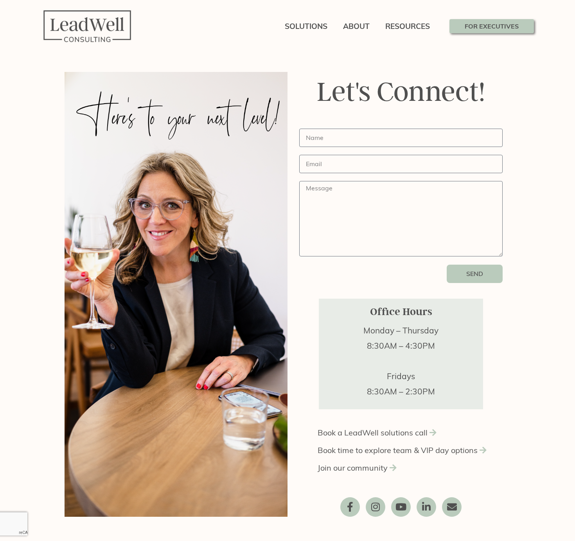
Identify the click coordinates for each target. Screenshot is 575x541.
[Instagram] (375, 507)
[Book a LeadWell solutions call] (401, 435)
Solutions (306, 26)
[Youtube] (401, 507)
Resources (407, 26)
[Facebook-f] (350, 507)
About (356, 26)
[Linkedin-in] (426, 507)
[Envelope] (452, 507)
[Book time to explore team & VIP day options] (401, 453)
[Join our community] (401, 471)
